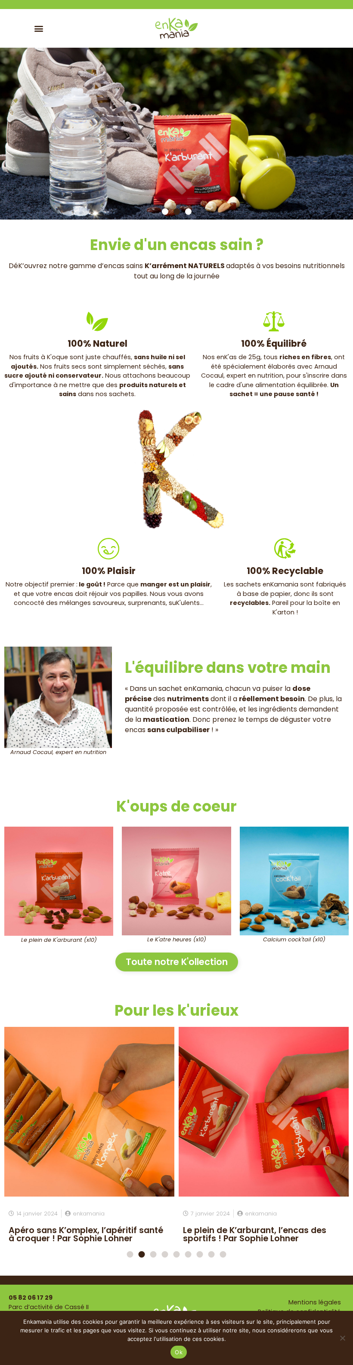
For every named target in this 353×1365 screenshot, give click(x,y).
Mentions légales (314, 1302)
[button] (39, 28)
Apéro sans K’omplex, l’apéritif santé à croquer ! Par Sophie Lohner (86, 1234)
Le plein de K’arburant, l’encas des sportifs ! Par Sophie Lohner (254, 1234)
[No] (342, 1338)
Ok (179, 1352)
